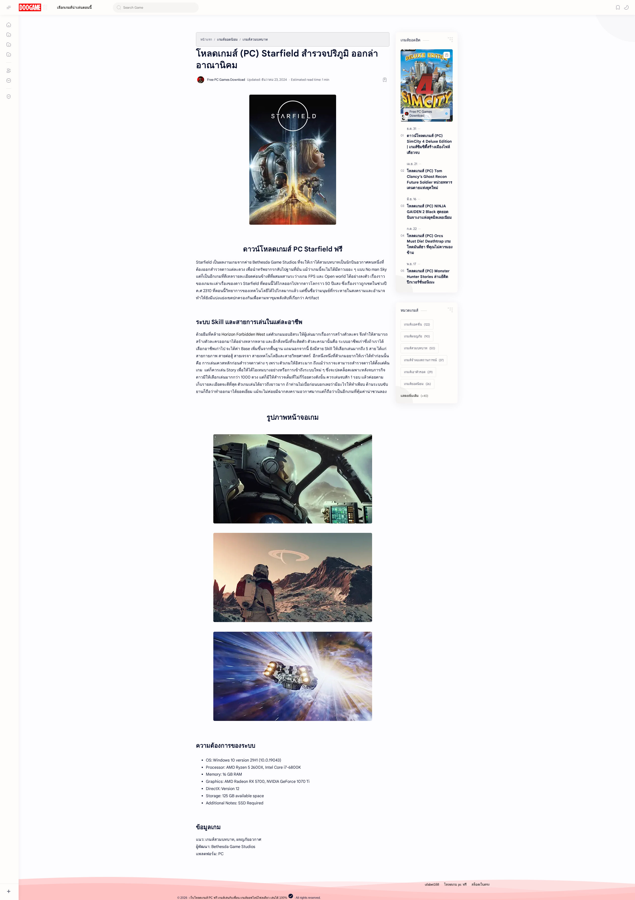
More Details (90, 880)
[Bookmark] (618, 7)
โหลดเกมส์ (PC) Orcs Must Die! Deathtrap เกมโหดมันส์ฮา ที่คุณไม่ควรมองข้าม (429, 244)
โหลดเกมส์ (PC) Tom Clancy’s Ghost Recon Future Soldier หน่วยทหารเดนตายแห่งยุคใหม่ (429, 179)
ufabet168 (432, 884)
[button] (626, 7)
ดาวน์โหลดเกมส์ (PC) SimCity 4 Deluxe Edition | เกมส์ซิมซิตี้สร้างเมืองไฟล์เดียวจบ (429, 144)
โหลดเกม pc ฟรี (455, 884)
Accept (44, 880)
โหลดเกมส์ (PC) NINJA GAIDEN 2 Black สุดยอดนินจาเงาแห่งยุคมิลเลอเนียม (429, 212)
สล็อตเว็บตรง (480, 884)
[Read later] (384, 79)
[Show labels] (415, 395)
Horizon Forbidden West (243, 334)
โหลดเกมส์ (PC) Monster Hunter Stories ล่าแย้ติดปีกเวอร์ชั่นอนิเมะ (428, 277)
